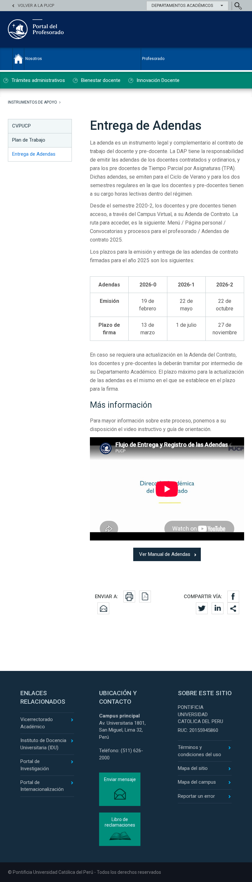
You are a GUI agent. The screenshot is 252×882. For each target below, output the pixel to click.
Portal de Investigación (34, 764)
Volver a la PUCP (36, 5)
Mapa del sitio (193, 768)
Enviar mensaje (120, 779)
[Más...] (233, 608)
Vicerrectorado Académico (36, 722)
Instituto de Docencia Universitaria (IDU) (43, 743)
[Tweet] (202, 608)
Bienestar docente (100, 80)
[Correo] (103, 608)
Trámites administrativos (38, 80)
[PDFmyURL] (145, 596)
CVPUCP (21, 126)
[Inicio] (18, 59)
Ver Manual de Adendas (164, 554)
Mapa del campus (197, 782)
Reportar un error (196, 796)
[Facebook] (233, 596)
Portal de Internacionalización (42, 785)
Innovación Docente (157, 80)
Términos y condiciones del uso (199, 750)
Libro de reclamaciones (120, 822)
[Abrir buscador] (238, 6)
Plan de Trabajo (28, 140)
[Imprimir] (129, 596)
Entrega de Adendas (33, 154)
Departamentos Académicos (182, 5)
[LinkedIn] (217, 608)
